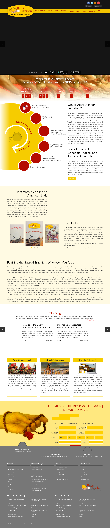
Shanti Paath (60, 469)
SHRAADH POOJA (63, 11)
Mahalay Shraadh (37, 469)
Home (10, 467)
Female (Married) (88, 423)
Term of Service (85, 477)
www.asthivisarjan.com (22, 523)
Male (62, 423)
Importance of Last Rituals (15, 469)
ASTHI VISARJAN (50, 11)
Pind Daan (11, 474)
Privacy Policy (85, 479)
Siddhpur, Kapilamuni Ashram (39, 505)
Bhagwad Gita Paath (62, 472)
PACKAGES (92, 11)
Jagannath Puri (12, 510)
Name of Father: (55, 428)
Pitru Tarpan (35, 467)
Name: (56, 416)
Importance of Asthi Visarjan (40, 479)
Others (10, 479)
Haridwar (33, 514)
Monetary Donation (62, 479)
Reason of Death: (81, 432)
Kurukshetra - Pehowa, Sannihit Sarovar (40, 511)
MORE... (71, 178)
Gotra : (56, 442)
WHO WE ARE (99, 11)
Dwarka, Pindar (12, 514)
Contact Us (84, 474)
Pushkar (33, 508)
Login (89, 6)
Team (82, 469)
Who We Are (11, 489)
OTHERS (71, 11)
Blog (9, 484)
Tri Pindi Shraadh (37, 472)
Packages (10, 486)
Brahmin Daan (61, 477)
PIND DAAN (56, 11)
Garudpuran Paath (62, 467)
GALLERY (78, 11)
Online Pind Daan (37, 490)
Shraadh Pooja (12, 477)
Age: (49, 419)
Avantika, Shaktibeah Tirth (15, 516)
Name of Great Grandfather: (54, 433)
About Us (83, 467)
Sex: (56, 423)
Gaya (9, 503)
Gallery (10, 482)
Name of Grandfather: (82, 428)
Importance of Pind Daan (39, 488)
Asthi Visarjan (11, 472)
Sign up (99, 6)
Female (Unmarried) (73, 423)
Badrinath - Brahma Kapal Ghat (17, 505)
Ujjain (32, 516)
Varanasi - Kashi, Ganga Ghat (16, 499)
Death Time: (54, 437)
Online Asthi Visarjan (38, 481)
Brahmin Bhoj (60, 474)
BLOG (85, 11)
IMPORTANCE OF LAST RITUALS (40, 11)
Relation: (86, 442)
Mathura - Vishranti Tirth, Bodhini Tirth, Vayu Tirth (40, 499)
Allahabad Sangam (13, 508)
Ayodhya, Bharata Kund (37, 503)
